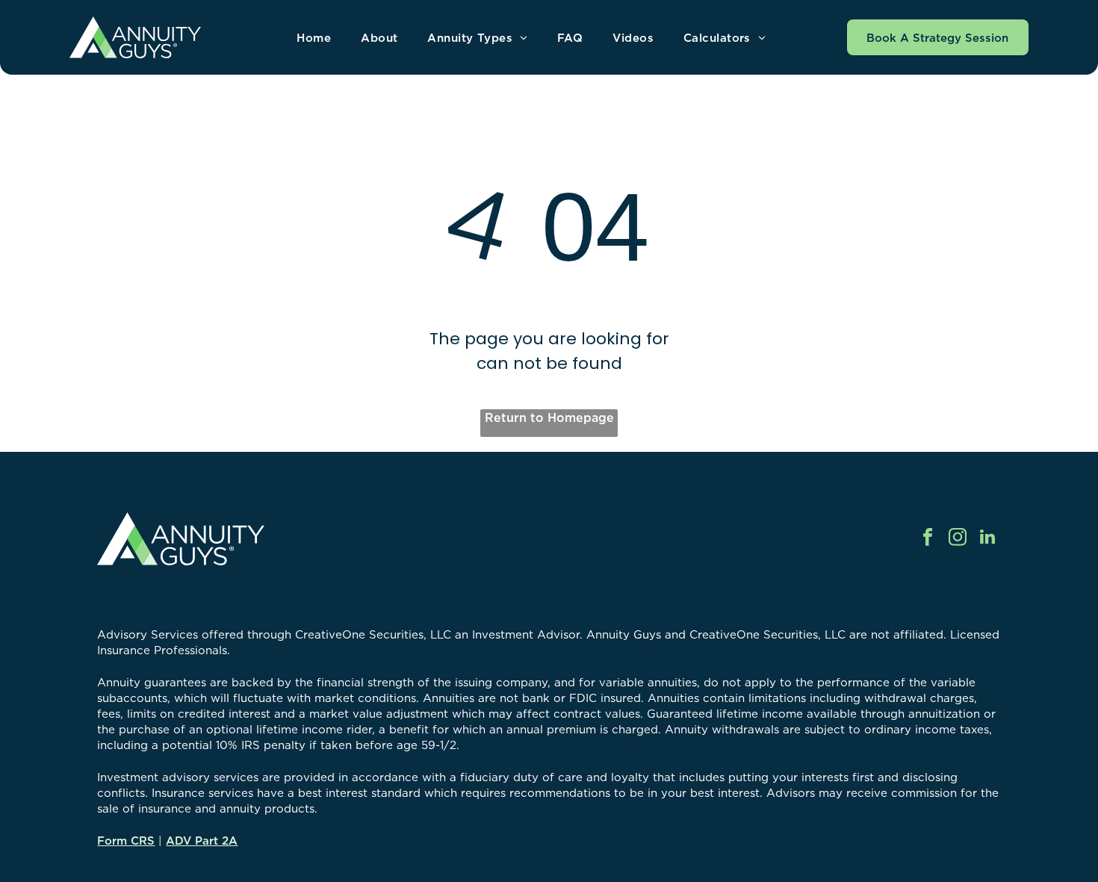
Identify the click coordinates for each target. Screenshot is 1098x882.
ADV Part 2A (202, 840)
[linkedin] (988, 538)
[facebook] (928, 538)
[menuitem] (314, 37)
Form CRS (126, 840)
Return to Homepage (549, 417)
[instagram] (958, 538)
